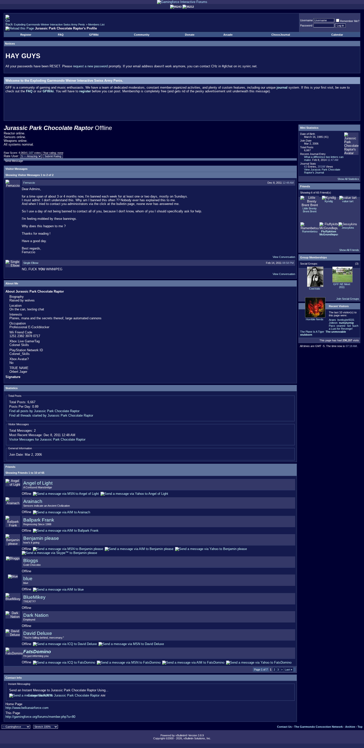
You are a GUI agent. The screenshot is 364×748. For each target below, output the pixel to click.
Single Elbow (30, 262)
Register (25, 34)
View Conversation (284, 256)
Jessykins (348, 227)
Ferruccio (29, 182)
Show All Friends (349, 250)
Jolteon (333, 322)
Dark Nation (36, 615)
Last (288, 669)
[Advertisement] (182, 108)
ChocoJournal (280, 34)
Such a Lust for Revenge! (343, 327)
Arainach (32, 501)
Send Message (14, 160)
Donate (189, 34)
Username (306, 20)
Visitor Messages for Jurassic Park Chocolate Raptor (47, 439)
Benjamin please (41, 538)
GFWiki (94, 34)
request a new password (90, 66)
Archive (350, 726)
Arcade (228, 34)
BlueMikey (34, 597)
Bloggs (30, 560)
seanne (341, 325)
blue (27, 578)
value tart (347, 201)
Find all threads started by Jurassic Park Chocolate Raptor (51, 415)
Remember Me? (349, 21)
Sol (349, 325)
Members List (96, 24)
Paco (332, 325)
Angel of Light (37, 483)
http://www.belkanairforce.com (27, 708)
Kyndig (329, 201)
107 (31, 152)
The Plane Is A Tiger (312, 331)
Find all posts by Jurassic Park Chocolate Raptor (44, 411)
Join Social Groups (347, 298)
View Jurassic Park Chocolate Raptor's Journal (322, 171)
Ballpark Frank (38, 520)
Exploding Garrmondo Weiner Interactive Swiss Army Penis (49, 24)
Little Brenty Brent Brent (310, 210)
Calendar (337, 34)
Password (306, 25)
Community (141, 34)
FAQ (61, 34)
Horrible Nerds (314, 319)
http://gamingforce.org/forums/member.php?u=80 (40, 717)
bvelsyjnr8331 (346, 319)
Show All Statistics (348, 178)
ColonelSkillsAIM (40, 695)
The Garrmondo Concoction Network (318, 726)
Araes (332, 319)
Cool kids (314, 288)
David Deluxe (37, 633)
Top (360, 726)
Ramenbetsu (309, 231)
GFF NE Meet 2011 (341, 286)
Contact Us (284, 726)
